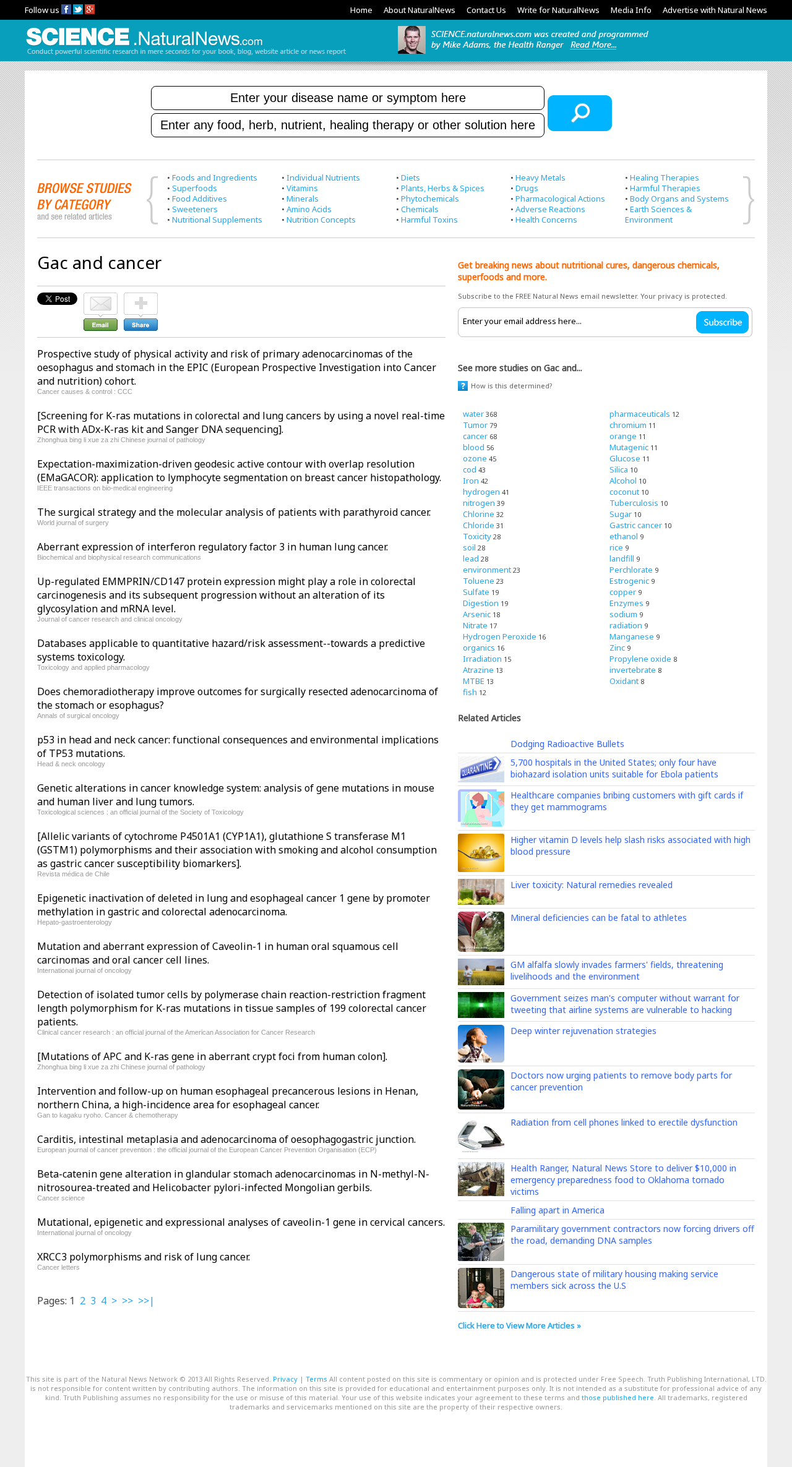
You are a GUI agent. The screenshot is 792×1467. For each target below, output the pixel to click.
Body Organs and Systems (679, 198)
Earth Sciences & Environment (658, 214)
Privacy (285, 1379)
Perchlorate (631, 569)
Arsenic (477, 614)
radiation (625, 625)
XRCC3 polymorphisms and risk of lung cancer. (143, 1257)
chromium (628, 424)
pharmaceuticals (639, 413)
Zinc (617, 647)
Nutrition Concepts (321, 219)
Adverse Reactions (550, 209)
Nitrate (475, 625)
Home (361, 9)
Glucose (624, 458)
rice (616, 547)
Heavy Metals (540, 177)
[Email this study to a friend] (101, 298)
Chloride (478, 525)
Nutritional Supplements (217, 219)
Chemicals (420, 209)
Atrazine (478, 669)
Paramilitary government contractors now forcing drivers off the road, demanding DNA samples (632, 1234)
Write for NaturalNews (558, 9)
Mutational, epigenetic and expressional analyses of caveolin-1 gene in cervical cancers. (241, 1222)
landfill (621, 558)
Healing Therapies (664, 177)
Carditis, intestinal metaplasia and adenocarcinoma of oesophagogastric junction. (226, 1139)
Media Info (631, 9)
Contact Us (486, 9)
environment (487, 569)
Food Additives (199, 198)
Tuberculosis (633, 502)
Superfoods (194, 188)
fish (470, 692)
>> (127, 1300)
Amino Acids (309, 209)
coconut (624, 491)
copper (622, 591)
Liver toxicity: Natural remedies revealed (591, 885)
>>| (146, 1300)
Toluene (478, 580)
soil (469, 547)
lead (471, 558)
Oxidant (624, 680)
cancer (475, 436)
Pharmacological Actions (560, 198)
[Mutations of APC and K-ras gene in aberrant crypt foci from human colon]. (212, 1056)
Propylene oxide (640, 658)
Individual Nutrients (323, 177)
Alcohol (623, 480)
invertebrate (632, 669)
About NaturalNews (419, 9)
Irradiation (482, 658)
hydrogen (481, 491)
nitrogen (479, 502)
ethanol (623, 536)
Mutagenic (628, 447)
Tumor (475, 424)
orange (623, 436)
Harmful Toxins (429, 219)
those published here (618, 1397)
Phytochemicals (430, 198)
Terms (316, 1379)
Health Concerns (546, 219)
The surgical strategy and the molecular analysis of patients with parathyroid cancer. (234, 512)
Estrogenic (629, 580)
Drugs (526, 188)
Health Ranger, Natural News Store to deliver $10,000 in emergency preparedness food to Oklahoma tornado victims (623, 1179)
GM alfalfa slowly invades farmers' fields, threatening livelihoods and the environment (616, 970)
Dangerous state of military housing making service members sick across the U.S (614, 1279)
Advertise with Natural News (715, 9)
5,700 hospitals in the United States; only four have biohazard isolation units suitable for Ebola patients (614, 768)
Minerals (302, 198)
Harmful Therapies (665, 188)
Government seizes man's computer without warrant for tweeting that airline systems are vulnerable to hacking (624, 1004)
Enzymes (626, 603)
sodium (623, 614)
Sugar (620, 514)
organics (479, 647)
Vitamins (302, 188)
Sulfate (476, 591)
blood (473, 447)
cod (469, 469)
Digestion (481, 603)
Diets (410, 177)
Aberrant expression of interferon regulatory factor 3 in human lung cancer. (212, 547)
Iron (471, 480)
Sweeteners (195, 209)
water (473, 413)
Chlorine (478, 514)
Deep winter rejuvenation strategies (583, 1031)
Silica (618, 469)
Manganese (631, 636)
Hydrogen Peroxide (499, 636)
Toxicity (477, 536)
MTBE (473, 680)
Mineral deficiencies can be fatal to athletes (598, 917)
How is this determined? (512, 385)
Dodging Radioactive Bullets (567, 744)
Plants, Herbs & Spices (442, 188)
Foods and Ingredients (214, 177)
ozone (475, 458)
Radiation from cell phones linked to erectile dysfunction (624, 1122)
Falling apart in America (557, 1210)
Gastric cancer (635, 525)
